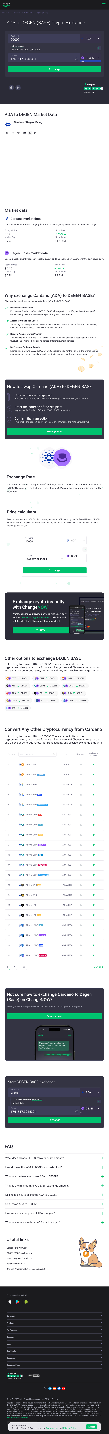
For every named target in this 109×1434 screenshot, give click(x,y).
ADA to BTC (31, 764)
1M (18, 133)
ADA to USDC (34, 925)
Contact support (54, 1016)
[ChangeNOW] (6, 5)
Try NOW (40, 630)
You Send (15, 36)
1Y (30, 133)
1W (12, 133)
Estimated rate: (17, 50)
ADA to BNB (33, 885)
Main (4, 12)
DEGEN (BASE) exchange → (20, 1253)
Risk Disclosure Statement (17, 1418)
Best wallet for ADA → (17, 1263)
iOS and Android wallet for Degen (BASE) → (27, 1269)
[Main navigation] (103, 4)
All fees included (18, 46)
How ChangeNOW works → (19, 1258)
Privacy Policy (70, 1428)
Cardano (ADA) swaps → (18, 1248)
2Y (35, 133)
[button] (90, 38)
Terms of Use (52, 1428)
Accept (91, 1427)
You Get (14, 55)
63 (24, 967)
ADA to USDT (34, 814)
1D (7, 133)
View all (97, 967)
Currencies (15, 12)
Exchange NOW (54, 431)
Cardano (28, 12)
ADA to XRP (31, 905)
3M (24, 133)
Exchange (54, 69)
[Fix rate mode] (76, 59)
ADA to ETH (31, 784)
